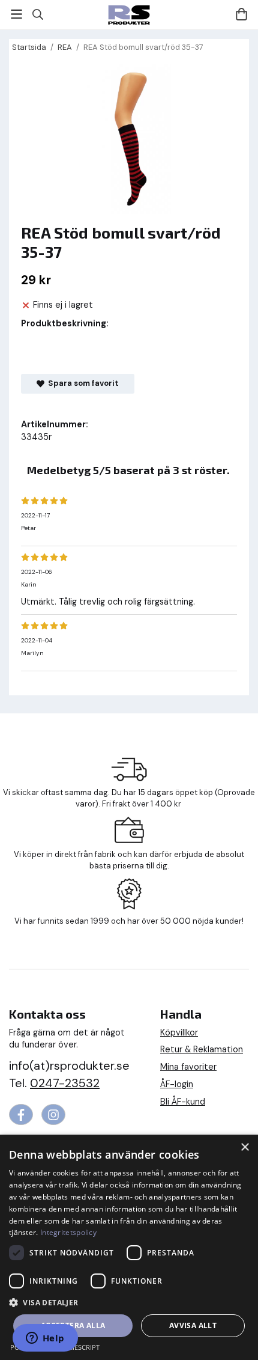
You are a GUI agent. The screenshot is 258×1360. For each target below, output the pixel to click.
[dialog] (129, 1247)
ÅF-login (176, 1084)
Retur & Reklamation (201, 1049)
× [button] (244, 1147)
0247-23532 (65, 1083)
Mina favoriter (188, 1066)
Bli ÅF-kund (182, 1101)
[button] (129, 1302)
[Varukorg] (241, 14)
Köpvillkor (179, 1032)
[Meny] (16, 14)
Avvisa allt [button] (193, 1325)
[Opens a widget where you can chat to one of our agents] (45, 1339)
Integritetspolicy (68, 1232)
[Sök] (37, 14)
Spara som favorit (81, 383)
